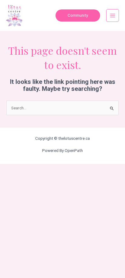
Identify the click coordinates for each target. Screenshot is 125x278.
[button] (78, 15)
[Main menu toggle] (112, 15)
